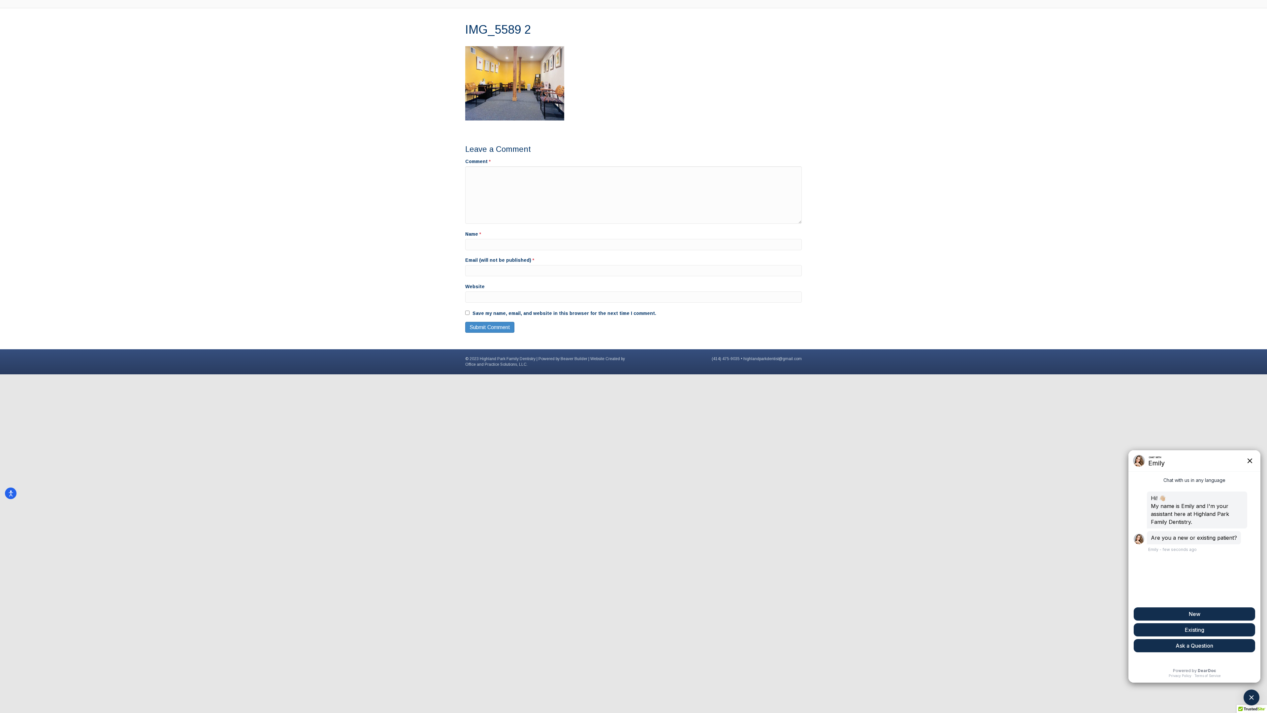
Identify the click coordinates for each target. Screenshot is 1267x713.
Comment (478, 161)
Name (473, 234)
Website (475, 286)
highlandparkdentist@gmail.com (772, 358)
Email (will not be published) (499, 260)
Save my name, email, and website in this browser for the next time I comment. (564, 313)
